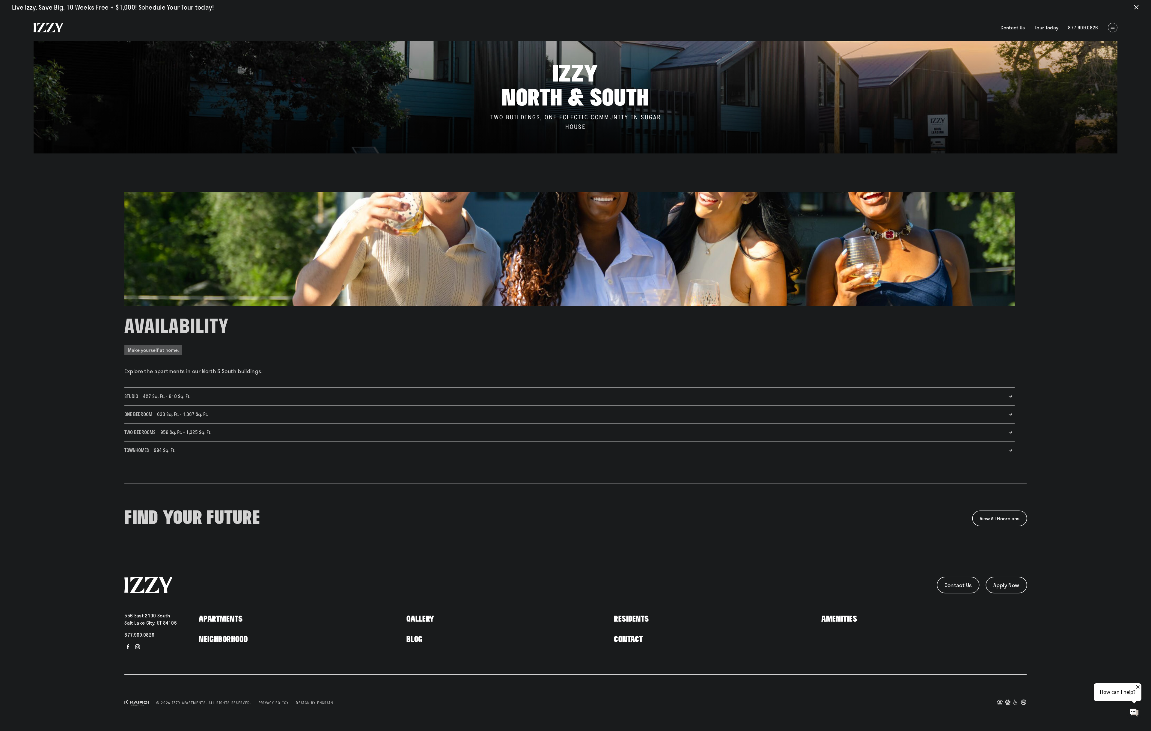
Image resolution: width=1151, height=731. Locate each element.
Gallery (420, 619)
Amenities (839, 619)
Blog (414, 639)
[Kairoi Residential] (136, 703)
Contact (628, 639)
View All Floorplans (999, 518)
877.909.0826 (139, 634)
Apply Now (1006, 585)
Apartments (221, 619)
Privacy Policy (274, 703)
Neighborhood (223, 639)
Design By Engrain (314, 703)
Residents (631, 619)
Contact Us (1013, 27)
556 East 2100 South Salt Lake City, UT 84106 (150, 619)
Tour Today (1047, 27)
